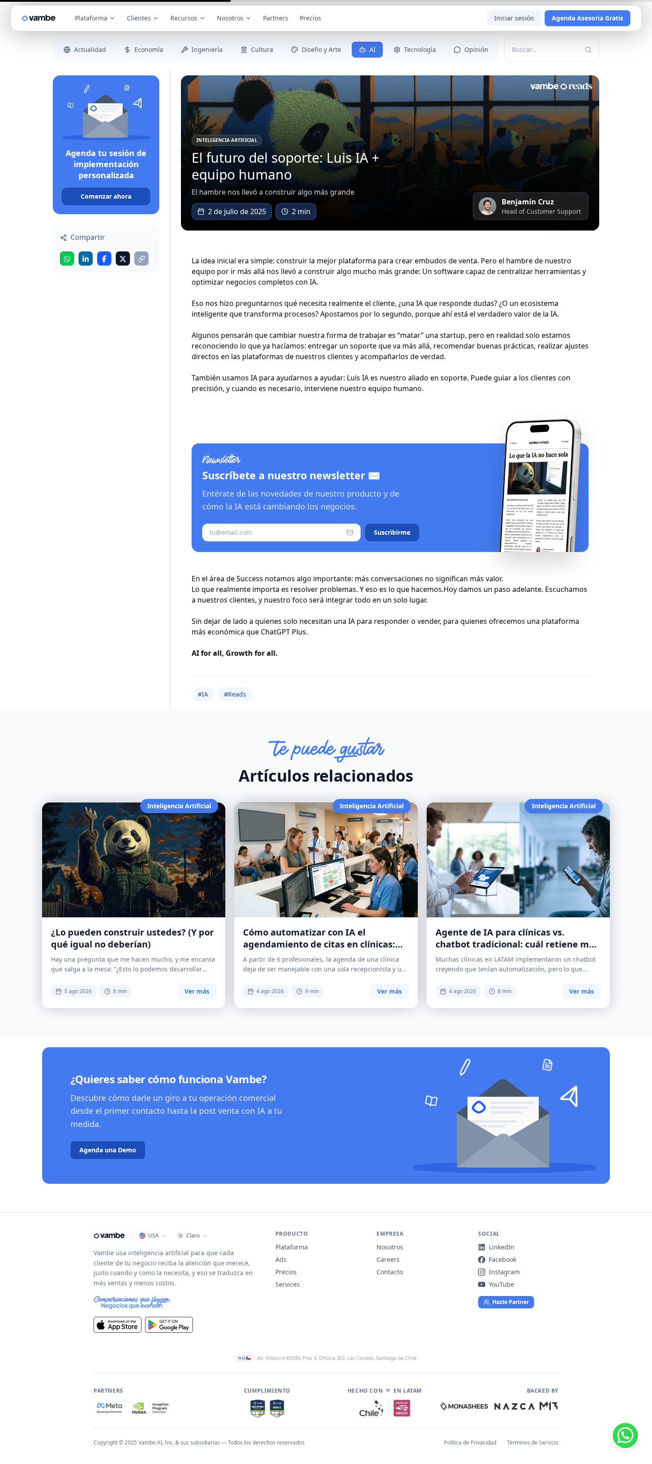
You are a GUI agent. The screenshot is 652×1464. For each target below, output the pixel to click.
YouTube (501, 1284)
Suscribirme (392, 532)
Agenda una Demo (107, 1150)
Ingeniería (207, 49)
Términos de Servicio (532, 1442)
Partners (275, 18)
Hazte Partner (510, 1302)
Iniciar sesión (514, 18)
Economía (148, 49)
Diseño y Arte (321, 49)
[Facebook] (104, 259)
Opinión (476, 49)
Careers (388, 1259)
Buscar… (524, 49)
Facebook (502, 1259)
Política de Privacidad (470, 1442)
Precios (310, 18)
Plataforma (91, 18)
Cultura (262, 49)
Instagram (504, 1272)
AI (372, 49)
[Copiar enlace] (141, 259)
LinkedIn (502, 1247)
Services (287, 1284)
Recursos (183, 18)
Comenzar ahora (106, 196)
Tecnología (420, 49)
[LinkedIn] (86, 259)
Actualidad (90, 49)
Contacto (390, 1272)
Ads (281, 1259)
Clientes (139, 18)
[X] (123, 259)
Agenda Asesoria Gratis (587, 18)
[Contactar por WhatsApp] (625, 1437)
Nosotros (230, 18)
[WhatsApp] (67, 259)
